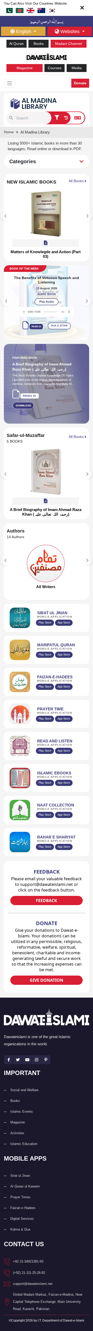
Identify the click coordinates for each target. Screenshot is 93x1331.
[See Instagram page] (36, 1059)
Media (77, 68)
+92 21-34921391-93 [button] (28, 1261)
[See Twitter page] (17, 1059)
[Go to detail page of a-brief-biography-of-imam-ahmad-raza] (45, 472)
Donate (80, 83)
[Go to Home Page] (47, 55)
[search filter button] (57, 118)
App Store (64, 622)
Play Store (44, 622)
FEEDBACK (46, 900)
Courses (54, 68)
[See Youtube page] (27, 1059)
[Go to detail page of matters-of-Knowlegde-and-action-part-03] (45, 214)
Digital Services (22, 1219)
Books (39, 44)
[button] (11, 118)
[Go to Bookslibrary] (34, 103)
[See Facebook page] (8, 1059)
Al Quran (16, 44)
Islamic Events (21, 1111)
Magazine (25, 68)
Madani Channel (68, 44)
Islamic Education (23, 1144)
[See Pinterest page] (45, 1059)
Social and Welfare (24, 1090)
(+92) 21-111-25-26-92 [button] (29, 1273)
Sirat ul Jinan (20, 1176)
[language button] (78, 118)
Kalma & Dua (20, 1229)
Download (23, 405)
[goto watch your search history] (66, 118)
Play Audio (29, 301)
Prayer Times (20, 1197)
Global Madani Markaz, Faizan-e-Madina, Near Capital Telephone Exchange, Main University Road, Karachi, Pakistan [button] (47, 1302)
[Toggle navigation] (9, 83)
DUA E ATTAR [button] (43, 325)
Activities (17, 1133)
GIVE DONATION (46, 980)
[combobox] (33, 117)
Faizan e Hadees (23, 1208)
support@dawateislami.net (32, 1284)
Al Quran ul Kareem (25, 1186)
